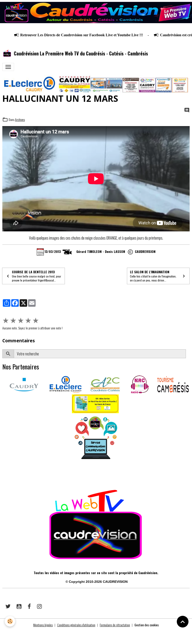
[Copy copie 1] (130, 251)
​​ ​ (2, 475)
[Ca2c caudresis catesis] (105, 383)
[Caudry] (24, 383)
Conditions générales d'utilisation (76, 624)
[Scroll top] (182, 621)
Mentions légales (43, 624)
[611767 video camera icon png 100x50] (67, 251)
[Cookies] (10, 621)
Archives (20, 119)
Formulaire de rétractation (115, 624)
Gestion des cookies (146, 624)
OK (188, 354)
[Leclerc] (65, 383)
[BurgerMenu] (8, 67)
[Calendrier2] (40, 251)
